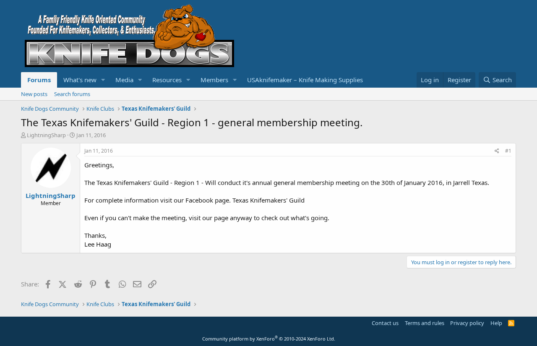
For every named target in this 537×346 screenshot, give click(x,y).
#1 (508, 150)
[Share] (497, 151)
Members (214, 79)
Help (496, 323)
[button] (103, 80)
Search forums (72, 94)
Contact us (385, 323)
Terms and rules (424, 323)
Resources (167, 79)
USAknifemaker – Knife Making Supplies (305, 79)
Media (124, 79)
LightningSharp (46, 135)
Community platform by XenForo (268, 339)
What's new (79, 79)
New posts (34, 94)
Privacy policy (467, 323)
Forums (39, 79)
